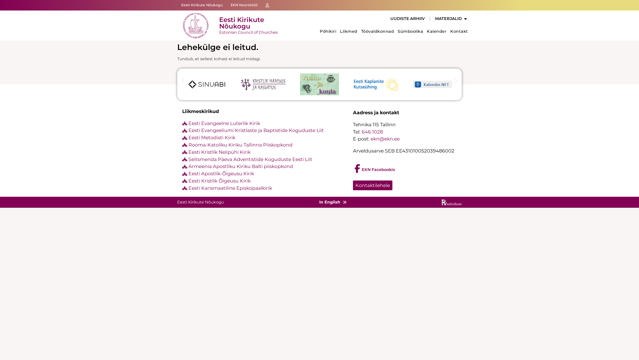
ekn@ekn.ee (385, 139)
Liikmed (348, 31)
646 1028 (372, 132)
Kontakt (459, 31)
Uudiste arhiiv (407, 18)
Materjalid (448, 18)
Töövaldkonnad (377, 31)
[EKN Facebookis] (357, 168)
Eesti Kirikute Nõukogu (241, 23)
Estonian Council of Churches (248, 32)
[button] (183, 81)
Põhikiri (328, 31)
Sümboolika (410, 31)
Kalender (437, 31)
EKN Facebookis (378, 169)
